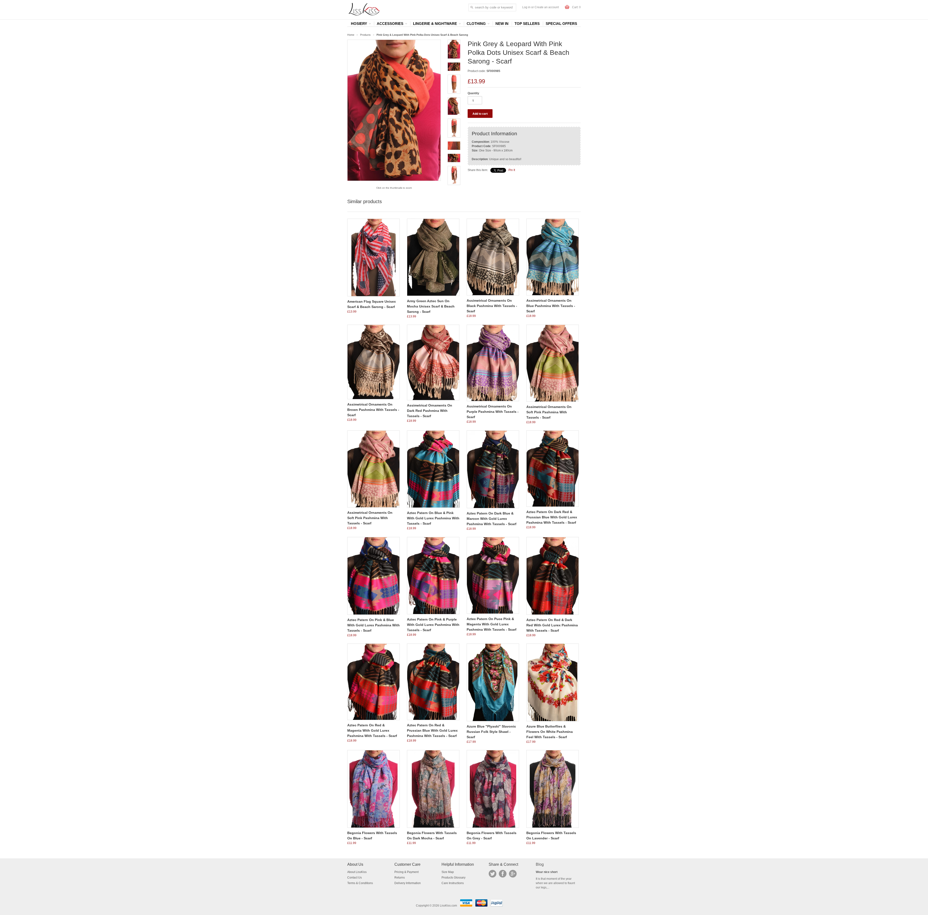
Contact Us (354, 877)
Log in (526, 7)
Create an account (547, 7)
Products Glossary (453, 877)
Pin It (511, 170)
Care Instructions (453, 883)
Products (365, 34)
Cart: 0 (576, 7)
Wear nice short (547, 872)
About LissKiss (357, 872)
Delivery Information (407, 883)
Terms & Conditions (360, 883)
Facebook (503, 874)
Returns (399, 877)
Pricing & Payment (406, 872)
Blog (540, 864)
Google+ (513, 874)
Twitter (492, 874)
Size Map (448, 872)
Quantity (473, 93)
